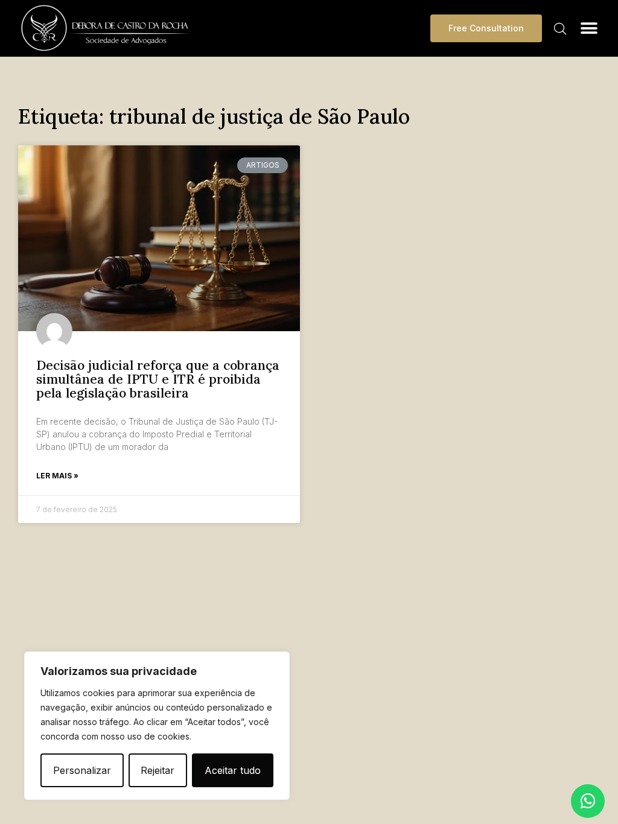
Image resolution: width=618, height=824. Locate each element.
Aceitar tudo (233, 770)
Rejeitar (157, 770)
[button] (589, 28)
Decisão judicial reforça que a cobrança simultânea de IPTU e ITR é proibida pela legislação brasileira (157, 379)
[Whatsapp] (588, 801)
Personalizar (82, 770)
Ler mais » (57, 475)
